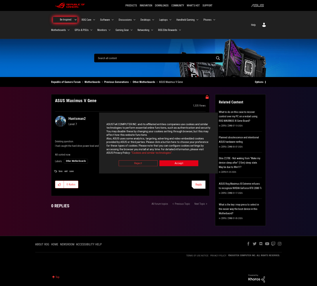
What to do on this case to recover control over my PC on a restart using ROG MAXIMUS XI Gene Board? (238, 116)
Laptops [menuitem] (163, 19)
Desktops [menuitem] (145, 19)
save (71, 171)
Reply (198, 184)
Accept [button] (179, 163)
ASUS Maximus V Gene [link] (171, 82)
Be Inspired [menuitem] (65, 19)
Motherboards (92, 82)
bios (61, 171)
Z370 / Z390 (226, 125)
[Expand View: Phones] (214, 19)
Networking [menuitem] (143, 30)
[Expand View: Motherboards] (68, 30)
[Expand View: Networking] (152, 30)
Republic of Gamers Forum (66, 82)
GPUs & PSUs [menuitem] (82, 30)
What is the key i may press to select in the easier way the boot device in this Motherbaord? (239, 209)
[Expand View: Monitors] (109, 30)
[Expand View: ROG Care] (94, 19)
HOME (54, 244)
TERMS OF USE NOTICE (197, 255)
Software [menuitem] (105, 19)
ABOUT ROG (42, 244)
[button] (59, 184)
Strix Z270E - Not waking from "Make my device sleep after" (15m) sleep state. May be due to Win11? (239, 163)
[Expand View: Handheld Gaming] (197, 19)
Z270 (223, 172)
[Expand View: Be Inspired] (75, 19)
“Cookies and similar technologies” (151, 153)
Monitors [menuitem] (102, 30)
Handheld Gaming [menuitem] (185, 19)
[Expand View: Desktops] (153, 19)
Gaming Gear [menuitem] (122, 30)
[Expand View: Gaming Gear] (131, 30)
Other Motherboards (144, 82)
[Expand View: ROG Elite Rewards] (180, 30)
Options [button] (259, 82)
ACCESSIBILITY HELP (89, 244)
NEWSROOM (67, 244)
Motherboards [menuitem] (58, 30)
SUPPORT (207, 5)
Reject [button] (138, 163)
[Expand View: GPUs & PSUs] (91, 30)
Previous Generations (116, 82)
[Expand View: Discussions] (134, 19)
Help (253, 24)
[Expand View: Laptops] (170, 19)
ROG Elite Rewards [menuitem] (167, 30)
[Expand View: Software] (112, 19)
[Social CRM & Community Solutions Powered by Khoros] (256, 278)
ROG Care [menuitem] (86, 19)
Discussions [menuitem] (125, 19)
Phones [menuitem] (207, 19)
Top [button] (57, 277)
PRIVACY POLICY (218, 255)
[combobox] (158, 58)
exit (66, 171)
